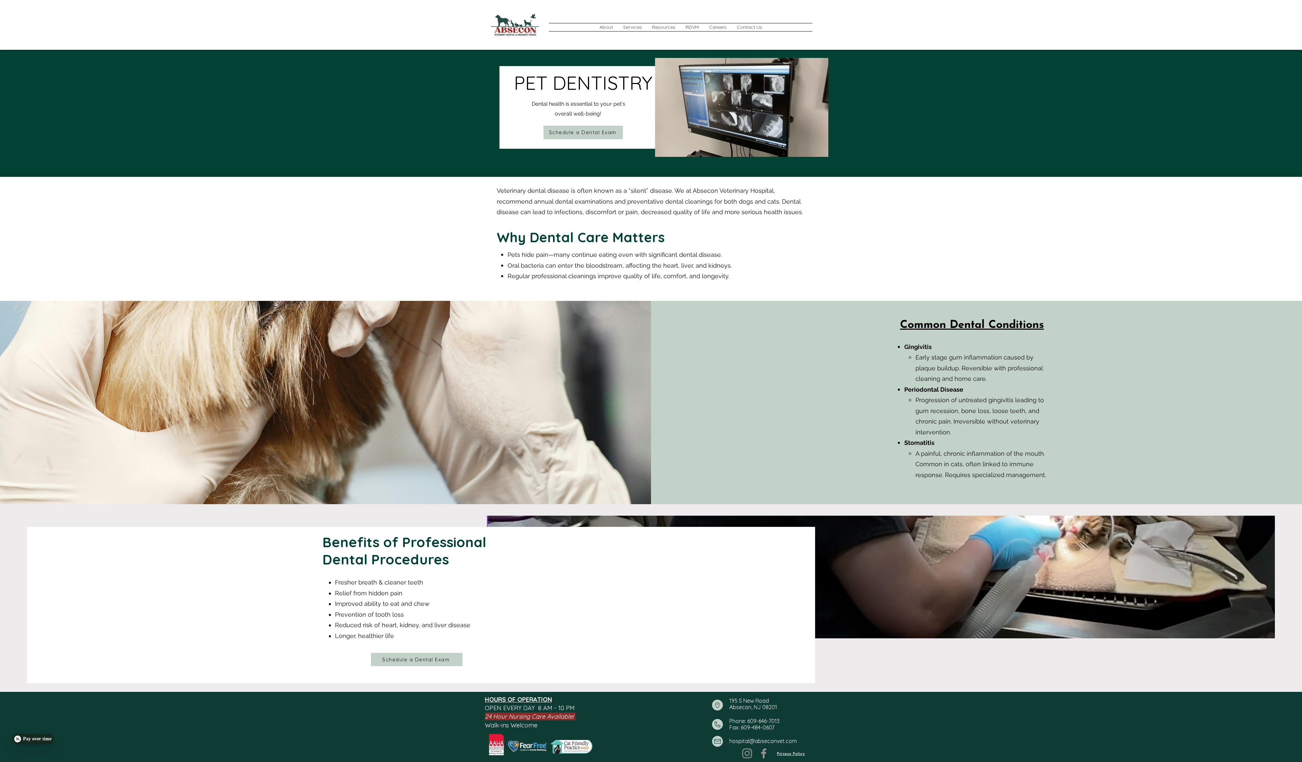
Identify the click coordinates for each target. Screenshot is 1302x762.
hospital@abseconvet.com (763, 741)
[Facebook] (763, 753)
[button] (606, 27)
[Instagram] (747, 753)
